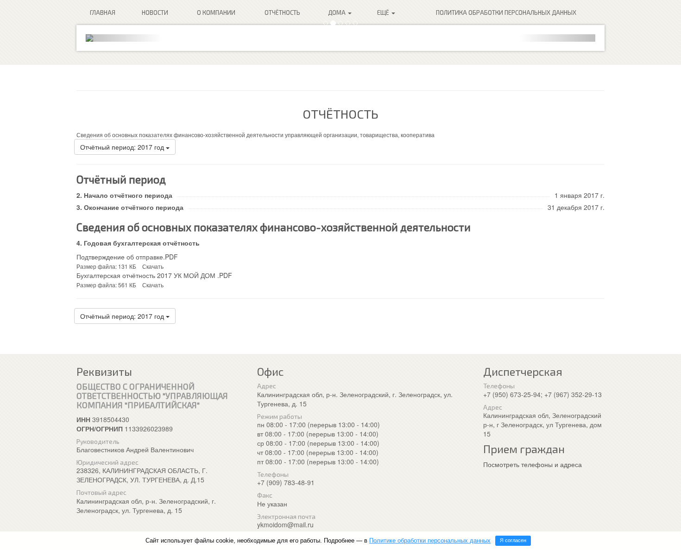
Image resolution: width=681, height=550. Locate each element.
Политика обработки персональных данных (506, 12)
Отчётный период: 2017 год (123, 147)
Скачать (153, 266)
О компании (216, 12)
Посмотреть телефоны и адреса (532, 464)
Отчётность (282, 12)
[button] (124, 38)
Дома (337, 12)
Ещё (384, 12)
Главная (102, 12)
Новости (155, 12)
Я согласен (513, 540)
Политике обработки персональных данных (430, 540)
